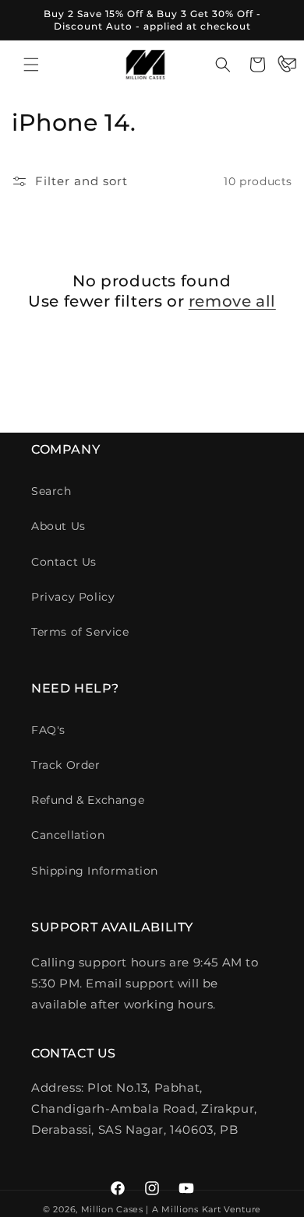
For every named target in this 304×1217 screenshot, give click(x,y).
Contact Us (64, 562)
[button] (31, 64)
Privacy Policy (73, 597)
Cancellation (67, 835)
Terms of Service (80, 632)
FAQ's (48, 730)
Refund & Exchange (87, 800)
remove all (232, 301)
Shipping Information (94, 871)
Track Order (66, 765)
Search (51, 491)
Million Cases (112, 1209)
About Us (58, 526)
